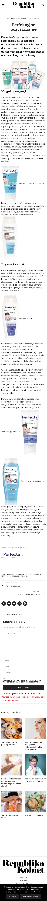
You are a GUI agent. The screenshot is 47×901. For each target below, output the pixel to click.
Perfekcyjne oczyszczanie (23, 27)
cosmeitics (10, 574)
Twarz (17, 18)
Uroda (23, 18)
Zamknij (12, 896)
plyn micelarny (14, 576)
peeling (39, 574)
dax (16, 574)
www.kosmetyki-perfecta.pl (14, 547)
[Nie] (44, 892)
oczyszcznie (31, 574)
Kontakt (23, 881)
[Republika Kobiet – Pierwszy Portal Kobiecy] (23, 5)
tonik (23, 576)
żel (27, 576)
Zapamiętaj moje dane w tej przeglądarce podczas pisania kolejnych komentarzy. (22, 681)
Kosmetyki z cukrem (34, 815)
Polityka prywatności (23, 883)
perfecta (4, 576)
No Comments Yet (14, 615)
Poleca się (11, 18)
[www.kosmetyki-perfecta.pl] (1, 547)
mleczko (21, 574)
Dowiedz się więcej (30, 896)
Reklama (23, 878)
